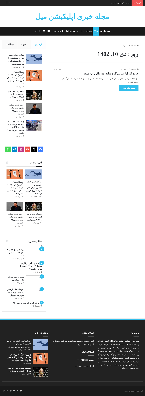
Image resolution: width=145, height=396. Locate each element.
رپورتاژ (89, 31)
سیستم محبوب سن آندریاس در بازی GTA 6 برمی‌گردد (16, 94)
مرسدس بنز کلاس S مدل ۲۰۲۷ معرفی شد (15, 253)
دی (125, 46)
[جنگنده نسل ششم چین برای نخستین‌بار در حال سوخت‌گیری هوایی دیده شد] (34, 59)
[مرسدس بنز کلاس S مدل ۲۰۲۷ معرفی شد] (34, 253)
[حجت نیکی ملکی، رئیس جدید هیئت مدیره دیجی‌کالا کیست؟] (34, 108)
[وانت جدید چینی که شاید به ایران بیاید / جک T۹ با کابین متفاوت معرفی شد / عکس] (34, 125)
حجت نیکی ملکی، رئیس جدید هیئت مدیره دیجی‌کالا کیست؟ (107, 3)
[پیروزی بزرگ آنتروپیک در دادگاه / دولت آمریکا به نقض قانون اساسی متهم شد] (34, 75)
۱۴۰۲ (130, 46)
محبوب (24, 44)
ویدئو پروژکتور (66, 341)
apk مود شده (80, 341)
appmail (133, 70)
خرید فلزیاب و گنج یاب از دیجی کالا (27, 303)
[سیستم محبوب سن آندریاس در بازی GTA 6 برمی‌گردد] (34, 95)
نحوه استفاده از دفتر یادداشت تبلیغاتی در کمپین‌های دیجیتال (15, 292)
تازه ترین (38, 44)
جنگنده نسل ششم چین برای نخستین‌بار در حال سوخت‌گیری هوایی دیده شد (34, 188)
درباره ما (80, 31)
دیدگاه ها (10, 44)
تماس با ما (70, 31)
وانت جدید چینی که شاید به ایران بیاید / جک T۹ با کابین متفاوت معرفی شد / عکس (15, 127)
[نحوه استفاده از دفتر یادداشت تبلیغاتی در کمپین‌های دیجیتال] (34, 293)
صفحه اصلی (105, 31)
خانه (135, 46)
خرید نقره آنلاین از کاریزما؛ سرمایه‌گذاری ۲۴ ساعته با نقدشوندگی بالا (30, 266)
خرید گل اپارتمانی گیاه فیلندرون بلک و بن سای (111, 73)
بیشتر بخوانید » (129, 88)
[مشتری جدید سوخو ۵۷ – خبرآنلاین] (34, 280)
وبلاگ (96, 31)
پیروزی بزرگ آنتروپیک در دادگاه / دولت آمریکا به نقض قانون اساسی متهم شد (15, 78)
